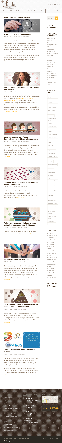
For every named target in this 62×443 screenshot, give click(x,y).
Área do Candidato (8, 397)
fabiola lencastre (51, 145)
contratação (50, 131)
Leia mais (7, 62)
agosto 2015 (51, 266)
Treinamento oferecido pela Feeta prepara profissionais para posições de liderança (20, 224)
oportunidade (50, 161)
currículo (49, 139)
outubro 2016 (51, 238)
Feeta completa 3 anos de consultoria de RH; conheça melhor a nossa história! (21, 305)
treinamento (50, 224)
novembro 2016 (52, 235)
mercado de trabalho (52, 159)
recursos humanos (51, 208)
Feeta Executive (7, 405)
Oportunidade (23, 186)
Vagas (49, 84)
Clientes (5, 421)
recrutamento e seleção (52, 206)
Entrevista (22, 354)
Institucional (23, 92)
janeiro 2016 (51, 255)
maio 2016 (50, 246)
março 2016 (51, 251)
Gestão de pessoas (24, 36)
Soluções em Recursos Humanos (11, 427)
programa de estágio (52, 178)
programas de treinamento (50, 196)
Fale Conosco (7, 403)
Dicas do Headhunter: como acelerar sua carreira (19, 350)
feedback (49, 148)
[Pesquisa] (57, 11)
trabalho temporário (51, 221)
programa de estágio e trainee (52, 186)
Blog (5, 400)
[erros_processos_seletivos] (22, 25)
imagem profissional (51, 153)
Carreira (49, 42)
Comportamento (52, 45)
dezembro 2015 (52, 257)
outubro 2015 (51, 262)
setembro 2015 (51, 264)
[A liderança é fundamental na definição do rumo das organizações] (22, 173)
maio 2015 (50, 273)
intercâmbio (50, 156)
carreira (49, 113)
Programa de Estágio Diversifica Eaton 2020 (11, 410)
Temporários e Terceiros (9, 430)
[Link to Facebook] (46, 4)
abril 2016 (50, 249)
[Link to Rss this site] (57, 4)
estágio (49, 142)
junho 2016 (50, 244)
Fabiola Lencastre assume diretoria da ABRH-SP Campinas (21, 88)
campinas (53, 110)
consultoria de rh (51, 128)
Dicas (49, 47)
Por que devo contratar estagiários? (17, 259)
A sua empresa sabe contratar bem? (18, 34)
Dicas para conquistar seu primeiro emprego (52, 51)
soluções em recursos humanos (52, 217)
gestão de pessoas (51, 150)
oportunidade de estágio (52, 164)
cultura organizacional (52, 137)
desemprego (55, 139)
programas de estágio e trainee (52, 191)
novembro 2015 (52, 260)
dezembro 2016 (52, 233)
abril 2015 (50, 275)
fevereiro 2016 (51, 253)
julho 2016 (50, 242)
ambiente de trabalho (52, 107)
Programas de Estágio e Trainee (11, 413)
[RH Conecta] (22, 340)
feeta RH (54, 148)
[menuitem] (4, 11)
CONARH (7, 111)
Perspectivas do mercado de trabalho (52, 77)
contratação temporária (52, 134)
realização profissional (52, 200)
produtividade (50, 175)
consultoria (50, 123)
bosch (49, 110)
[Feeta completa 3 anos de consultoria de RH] (22, 296)
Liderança (55, 156)
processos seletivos (51, 172)
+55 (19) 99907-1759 (31, 423)
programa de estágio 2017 (52, 181)
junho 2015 (50, 271)
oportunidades (50, 169)
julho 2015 (50, 268)
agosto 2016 (51, 240)
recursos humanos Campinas (51, 212)
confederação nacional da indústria (52, 119)
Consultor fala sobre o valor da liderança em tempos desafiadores (21, 183)
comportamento (51, 115)
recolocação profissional (52, 203)
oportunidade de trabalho (52, 167)
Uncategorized (51, 82)
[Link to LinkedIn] (48, 4)
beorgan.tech (10, 441)
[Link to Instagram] (53, 4)
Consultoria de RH (8, 424)
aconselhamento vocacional (51, 101)
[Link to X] (50, 4)
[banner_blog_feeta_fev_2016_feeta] (22, 79)
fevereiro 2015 (51, 277)
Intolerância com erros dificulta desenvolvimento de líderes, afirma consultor (21, 138)
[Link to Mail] (60, 4)
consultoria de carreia (52, 126)
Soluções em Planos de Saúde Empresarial (10, 417)
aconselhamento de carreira (51, 96)
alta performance (51, 104)
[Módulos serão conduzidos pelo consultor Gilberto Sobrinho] (22, 214)
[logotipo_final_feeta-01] (10, 4)
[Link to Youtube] (55, 4)
